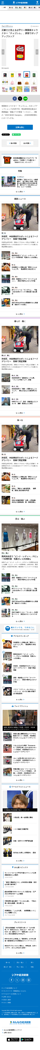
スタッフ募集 (7, 1002)
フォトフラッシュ (7, 26)
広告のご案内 (7, 999)
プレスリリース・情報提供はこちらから (14, 991)
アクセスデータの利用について (12, 994)
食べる (11, 7)
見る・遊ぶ (18, 7)
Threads (28, 980)
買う (25, 7)
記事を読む (20, 127)
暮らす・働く (32, 7)
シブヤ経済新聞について (10, 988)
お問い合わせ (7, 997)
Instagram (23, 980)
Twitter (17, 980)
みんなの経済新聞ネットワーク (20, 1022)
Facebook (11, 980)
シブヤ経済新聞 (20, 2)
